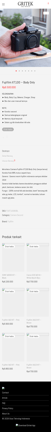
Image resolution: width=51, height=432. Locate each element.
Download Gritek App (27, 425)
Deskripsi (5, 151)
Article (4, 397)
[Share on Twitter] (14, 137)
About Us (5, 413)
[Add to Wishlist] (4, 137)
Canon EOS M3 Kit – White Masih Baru (34, 276)
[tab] (25, 150)
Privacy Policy (7, 408)
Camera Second (16, 215)
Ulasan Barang (8, 160)
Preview (14, 281)
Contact (5, 392)
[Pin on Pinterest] (18, 137)
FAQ (3, 403)
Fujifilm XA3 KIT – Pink (10, 320)
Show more (5, 281)
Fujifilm (10, 221)
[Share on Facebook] (10, 137)
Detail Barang (7, 156)
